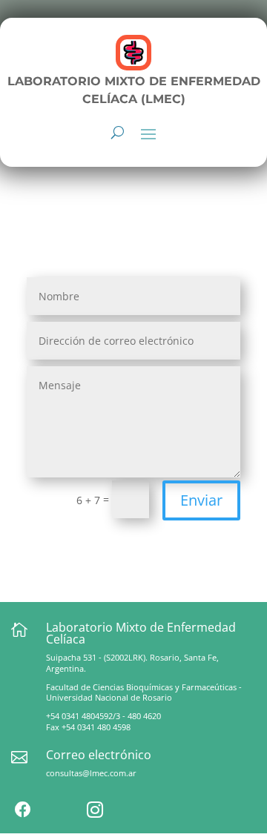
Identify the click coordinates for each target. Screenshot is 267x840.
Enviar (201, 500)
